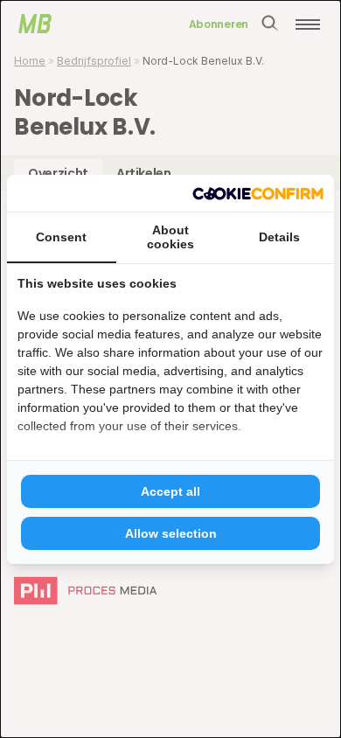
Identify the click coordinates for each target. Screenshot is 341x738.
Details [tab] (279, 237)
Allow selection (171, 533)
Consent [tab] (61, 237)
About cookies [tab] (170, 237)
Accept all (170, 491)
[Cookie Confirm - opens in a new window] (258, 193)
